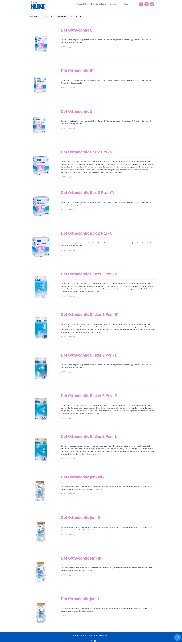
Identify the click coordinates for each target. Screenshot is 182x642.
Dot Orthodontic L (76, 30)
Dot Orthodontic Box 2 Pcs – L (86, 234)
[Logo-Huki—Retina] (38, 2)
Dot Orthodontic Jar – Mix (83, 477)
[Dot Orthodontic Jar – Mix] (41, 490)
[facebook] (141, 4)
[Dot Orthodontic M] (41, 84)
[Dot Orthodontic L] (41, 43)
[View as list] (81, 17)
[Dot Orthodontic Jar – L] (41, 612)
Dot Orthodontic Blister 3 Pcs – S (89, 396)
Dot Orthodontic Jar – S (80, 518)
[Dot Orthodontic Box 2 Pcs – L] (41, 246)
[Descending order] (52, 17)
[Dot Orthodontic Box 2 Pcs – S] (41, 165)
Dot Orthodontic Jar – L (80, 599)
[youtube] (152, 4)
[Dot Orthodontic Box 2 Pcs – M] (41, 206)
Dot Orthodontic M (77, 71)
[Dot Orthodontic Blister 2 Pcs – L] (41, 368)
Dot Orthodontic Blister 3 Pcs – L (89, 437)
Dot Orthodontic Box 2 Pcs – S (86, 152)
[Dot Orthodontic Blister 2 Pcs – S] (41, 287)
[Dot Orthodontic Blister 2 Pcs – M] (41, 328)
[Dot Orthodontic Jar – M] (41, 571)
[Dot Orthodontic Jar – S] (41, 531)
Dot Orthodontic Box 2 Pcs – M (87, 193)
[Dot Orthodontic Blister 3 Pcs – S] (41, 409)
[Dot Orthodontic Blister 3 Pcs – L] (41, 450)
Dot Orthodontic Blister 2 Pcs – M (89, 315)
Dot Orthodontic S (76, 112)
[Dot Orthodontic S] (41, 125)
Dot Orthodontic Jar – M (81, 558)
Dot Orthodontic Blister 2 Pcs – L (89, 355)
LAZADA (64, 47)
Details (73, 47)
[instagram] (146, 4)
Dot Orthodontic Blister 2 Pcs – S (89, 274)
